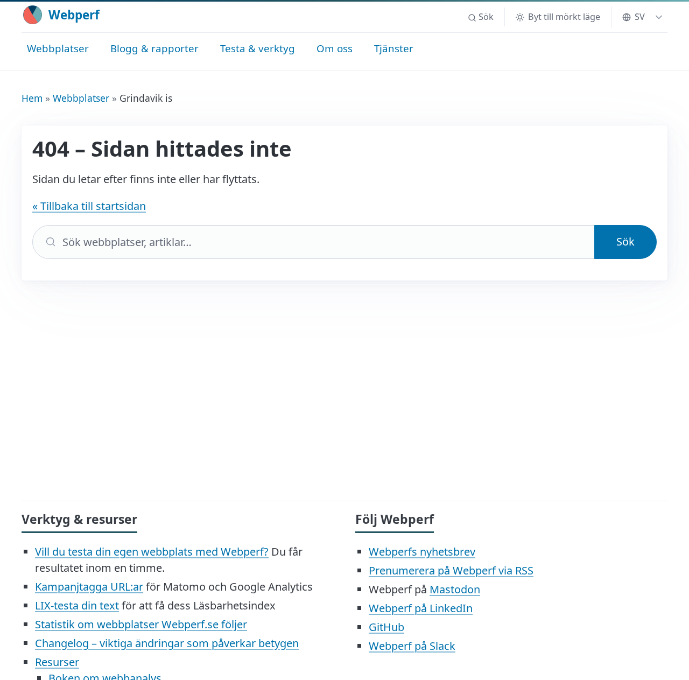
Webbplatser (58, 48)
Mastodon (455, 589)
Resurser (57, 662)
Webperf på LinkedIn (421, 608)
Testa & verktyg (257, 48)
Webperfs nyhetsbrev (422, 551)
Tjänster (393, 48)
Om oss (335, 48)
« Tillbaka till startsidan (89, 206)
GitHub (386, 627)
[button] (480, 17)
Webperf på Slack (412, 646)
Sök (625, 241)
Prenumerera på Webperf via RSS (451, 570)
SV (640, 17)
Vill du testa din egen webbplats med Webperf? (152, 551)
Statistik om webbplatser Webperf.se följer (141, 624)
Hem (32, 98)
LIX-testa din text (77, 605)
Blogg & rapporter (154, 48)
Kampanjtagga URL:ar (89, 586)
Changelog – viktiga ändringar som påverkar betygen (167, 643)
